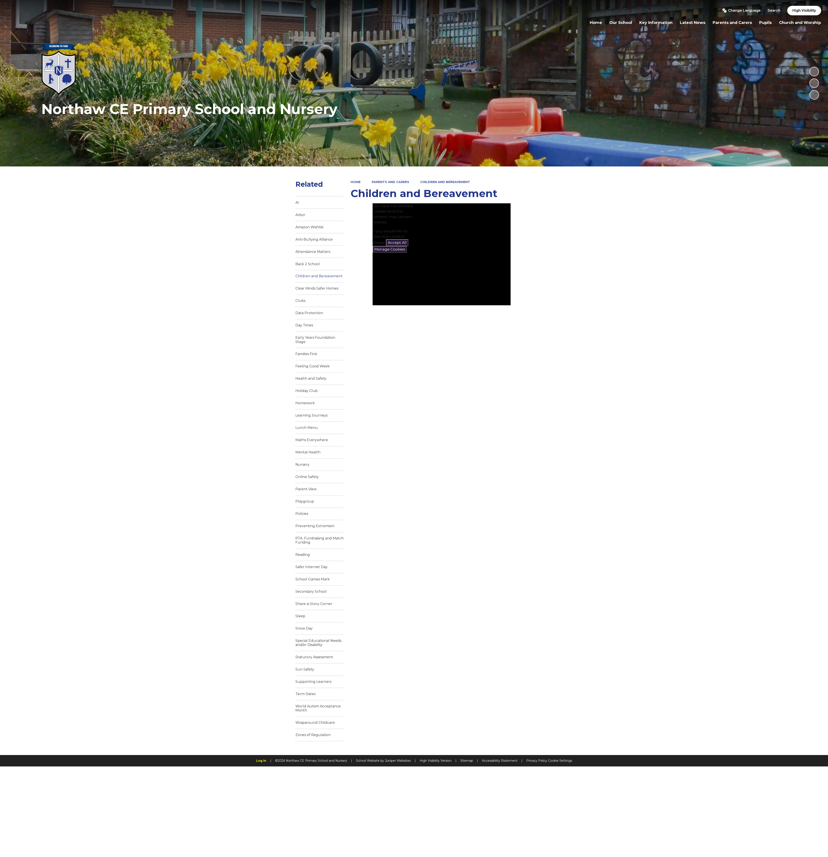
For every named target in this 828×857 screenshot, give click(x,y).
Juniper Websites (398, 761)
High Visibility (804, 10)
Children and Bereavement (445, 182)
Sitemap (466, 761)
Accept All (397, 242)
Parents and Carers (390, 182)
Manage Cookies (389, 249)
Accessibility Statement (500, 761)
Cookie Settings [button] (560, 761)
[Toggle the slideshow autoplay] (814, 71)
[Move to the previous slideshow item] (814, 83)
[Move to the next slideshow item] (814, 95)
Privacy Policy (536, 761)
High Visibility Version (436, 761)
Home (356, 182)
